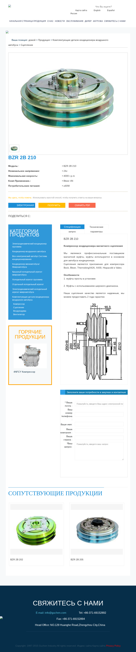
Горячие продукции (30, 334)
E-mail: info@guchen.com (51, 612)
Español (111, 10)
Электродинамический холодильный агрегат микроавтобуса (29, 290)
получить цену (49, 206)
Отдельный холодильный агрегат (28, 284)
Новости (60, 21)
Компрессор (19, 304)
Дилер (89, 21)
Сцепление (27, 45)
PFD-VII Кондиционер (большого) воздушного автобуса (26, 375)
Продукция (40, 21)
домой (32, 40)
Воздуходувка (19, 311)
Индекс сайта (84, 645)
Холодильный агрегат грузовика (27, 279)
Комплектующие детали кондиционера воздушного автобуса (30, 298)
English (97, 10)
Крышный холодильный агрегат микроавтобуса (27, 273)
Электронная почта (21, 206)
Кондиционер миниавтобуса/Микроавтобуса (25, 265)
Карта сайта (81, 10)
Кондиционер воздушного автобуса (29, 251)
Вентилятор (19, 314)
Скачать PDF (82, 205)
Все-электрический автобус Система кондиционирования (29, 257)
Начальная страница (20, 21)
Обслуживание (75, 21)
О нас (51, 21)
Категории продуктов (24, 232)
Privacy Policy (113, 645)
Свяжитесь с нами (115, 21)
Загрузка (98, 21)
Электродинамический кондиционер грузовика (29, 245)
